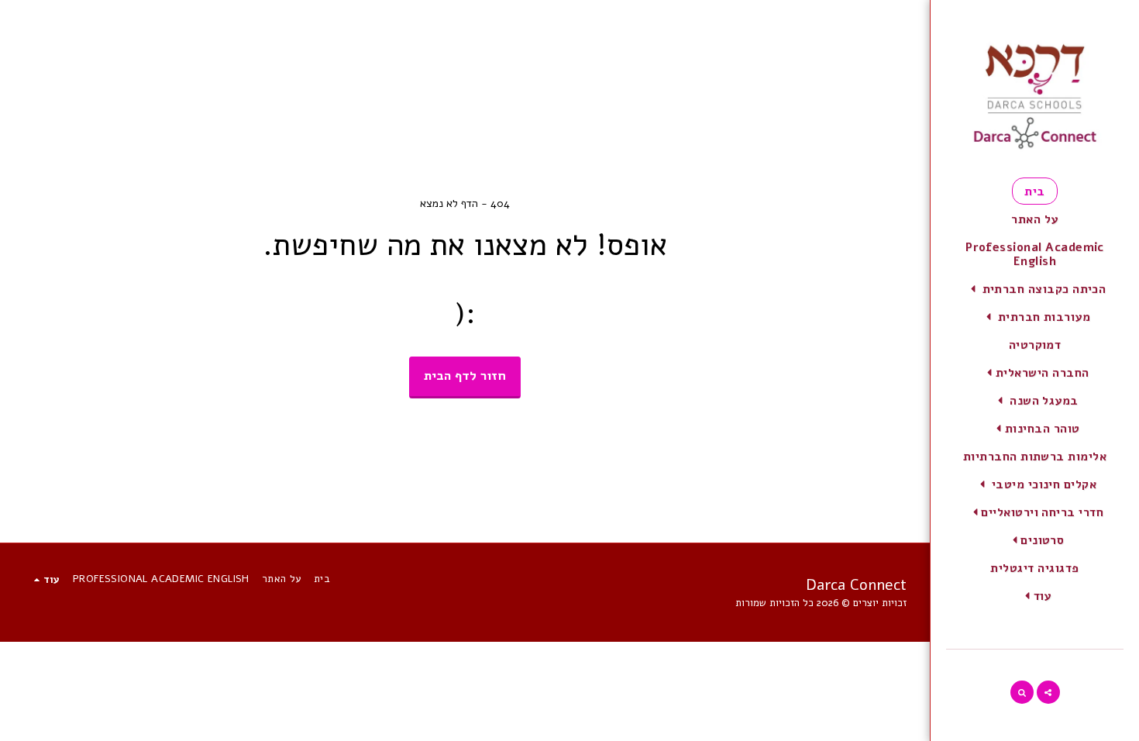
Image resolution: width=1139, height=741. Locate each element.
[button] (1035, 288)
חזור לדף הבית (465, 375)
